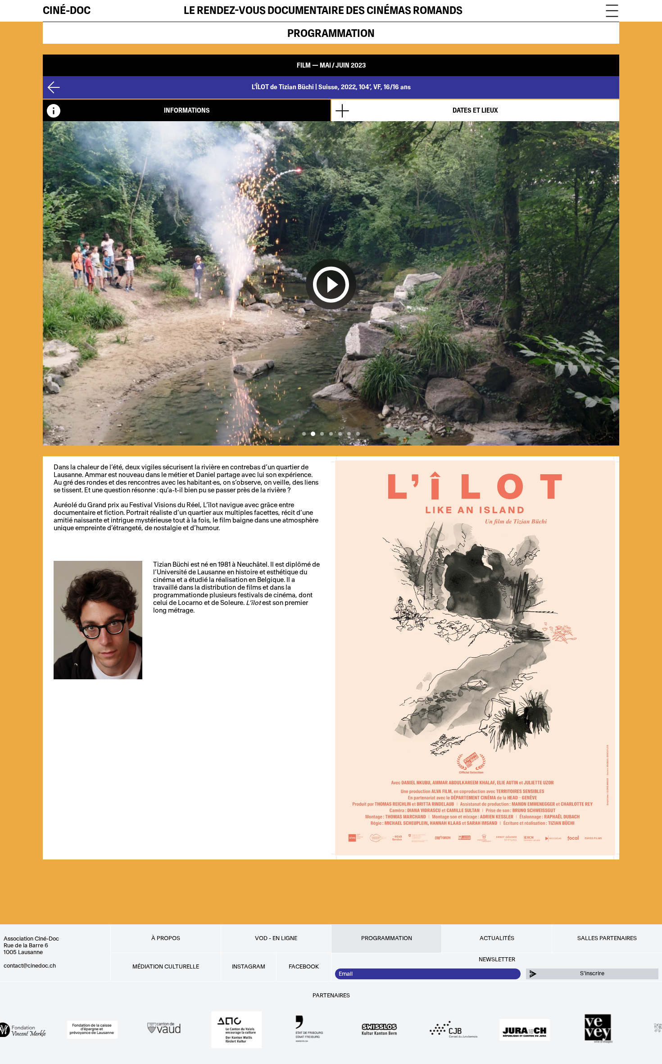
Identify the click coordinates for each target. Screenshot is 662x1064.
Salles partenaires (607, 938)
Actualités (497, 938)
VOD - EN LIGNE (276, 938)
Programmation (331, 33)
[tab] (187, 110)
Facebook (304, 966)
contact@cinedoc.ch (30, 966)
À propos (165, 938)
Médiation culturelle (165, 966)
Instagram (248, 966)
